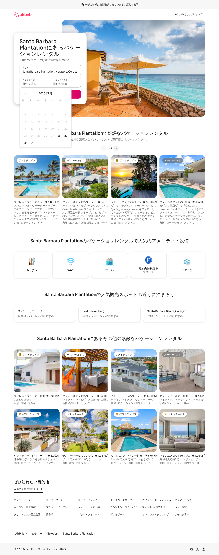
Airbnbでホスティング (189, 14)
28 (59, 135)
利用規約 (61, 549)
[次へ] (116, 148)
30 (25, 142)
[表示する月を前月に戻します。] (26, 93)
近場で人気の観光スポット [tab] (28, 489)
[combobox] (50, 71)
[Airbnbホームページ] (23, 14)
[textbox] (34, 84)
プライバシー (45, 549)
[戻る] (103, 148)
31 (32, 142)
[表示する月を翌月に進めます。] (65, 93)
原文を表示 (132, 4)
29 (65, 135)
